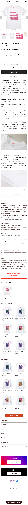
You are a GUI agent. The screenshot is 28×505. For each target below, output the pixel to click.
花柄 (2, 429)
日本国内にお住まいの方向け (14, 76)
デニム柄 (3, 437)
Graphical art (4, 446)
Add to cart (14, 72)
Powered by (12, 491)
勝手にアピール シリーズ (6, 442)
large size (3, 424)
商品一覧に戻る (14, 415)
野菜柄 (2, 433)
